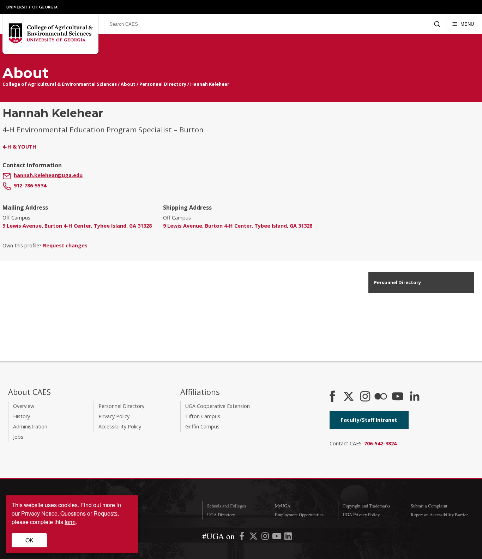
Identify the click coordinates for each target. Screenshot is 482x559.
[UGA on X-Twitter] (254, 537)
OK (29, 540)
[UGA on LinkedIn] (288, 537)
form (70, 522)
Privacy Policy (113, 416)
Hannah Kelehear (209, 84)
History (21, 416)
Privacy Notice (39, 513)
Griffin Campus (202, 426)
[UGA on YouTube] (277, 537)
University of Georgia (32, 7)
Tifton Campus (202, 416)
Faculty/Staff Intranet (369, 419)
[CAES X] (349, 397)
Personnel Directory (162, 84)
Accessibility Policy (119, 426)
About (128, 84)
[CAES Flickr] (380, 397)
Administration (30, 426)
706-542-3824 (380, 443)
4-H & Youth (19, 146)
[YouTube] (397, 397)
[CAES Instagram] (365, 397)
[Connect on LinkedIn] (414, 397)
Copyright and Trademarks (366, 506)
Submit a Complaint (429, 506)
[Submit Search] (437, 24)
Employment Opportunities (299, 514)
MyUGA (282, 506)
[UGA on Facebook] (242, 537)
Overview (23, 406)
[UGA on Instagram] (266, 537)
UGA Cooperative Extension (217, 406)
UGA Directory (221, 514)
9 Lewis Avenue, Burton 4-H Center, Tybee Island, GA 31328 (77, 225)
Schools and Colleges (226, 506)
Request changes (65, 245)
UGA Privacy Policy (361, 514)
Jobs (18, 436)
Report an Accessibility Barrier (439, 514)
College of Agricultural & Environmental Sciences (59, 84)
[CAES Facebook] (332, 397)
